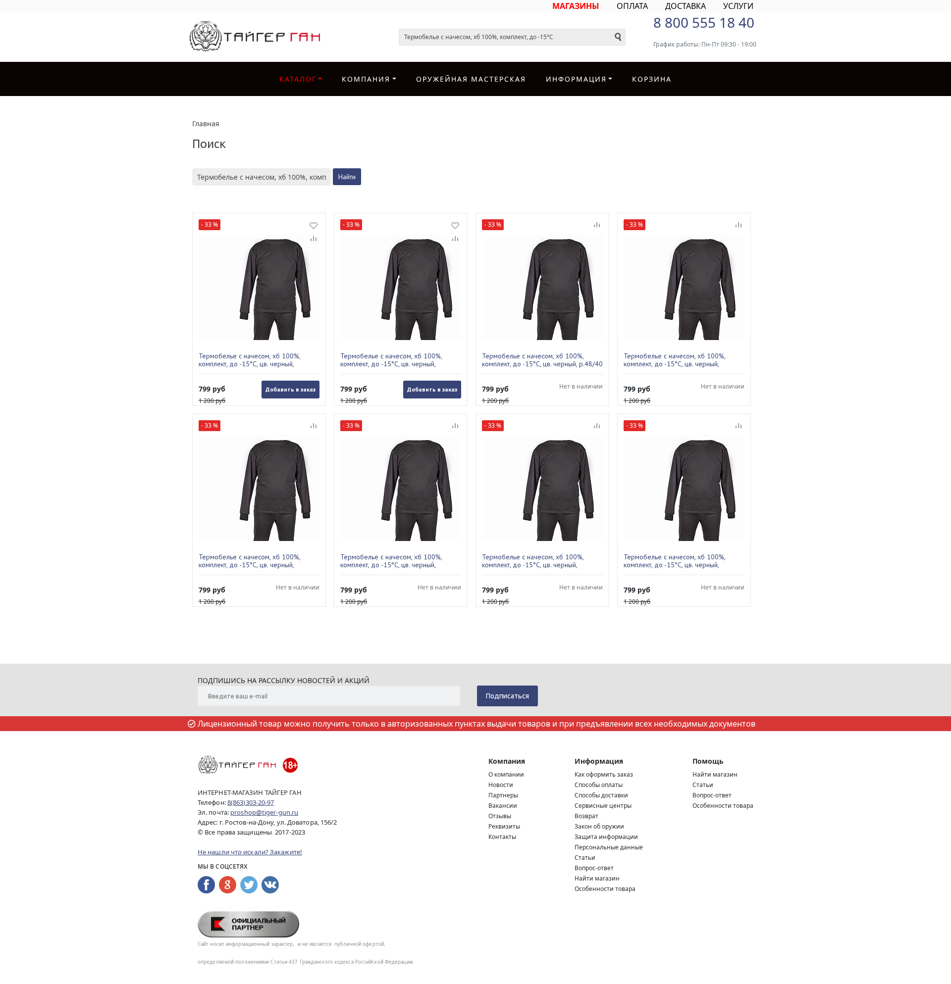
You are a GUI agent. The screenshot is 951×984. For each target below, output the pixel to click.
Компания (366, 79)
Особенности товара (605, 889)
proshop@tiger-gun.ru (264, 812)
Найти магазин (597, 878)
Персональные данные (609, 847)
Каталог (298, 79)
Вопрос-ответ (594, 868)
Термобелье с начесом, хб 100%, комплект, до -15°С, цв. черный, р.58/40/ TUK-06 (532, 561)
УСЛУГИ (738, 5)
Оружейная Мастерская (471, 79)
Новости (500, 785)
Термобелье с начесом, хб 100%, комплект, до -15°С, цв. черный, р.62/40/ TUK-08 (674, 561)
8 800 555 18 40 (703, 22)
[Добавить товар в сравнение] (313, 239)
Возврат (586, 816)
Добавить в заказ (290, 389)
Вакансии (502, 805)
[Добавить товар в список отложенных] (313, 225)
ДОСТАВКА (685, 5)
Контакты (502, 837)
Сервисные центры (603, 805)
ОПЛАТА (632, 5)
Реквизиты (504, 826)
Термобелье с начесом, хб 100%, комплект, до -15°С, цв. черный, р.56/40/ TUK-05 (391, 360)
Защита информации (606, 837)
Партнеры (503, 795)
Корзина (652, 79)
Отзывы (499, 816)
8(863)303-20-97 (250, 802)
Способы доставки (601, 795)
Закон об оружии (599, 826)
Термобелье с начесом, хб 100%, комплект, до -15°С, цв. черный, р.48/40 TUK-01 (542, 360)
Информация (599, 761)
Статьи (585, 857)
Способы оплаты (599, 785)
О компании (506, 774)
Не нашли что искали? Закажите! (250, 851)
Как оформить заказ (604, 774)
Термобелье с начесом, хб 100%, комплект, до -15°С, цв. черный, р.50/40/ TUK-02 (674, 360)
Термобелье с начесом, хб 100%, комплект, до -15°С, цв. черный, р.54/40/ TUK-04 (391, 561)
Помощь (708, 761)
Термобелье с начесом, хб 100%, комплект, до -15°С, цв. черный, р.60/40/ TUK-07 (249, 360)
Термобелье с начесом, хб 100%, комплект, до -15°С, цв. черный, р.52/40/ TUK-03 (249, 561)
